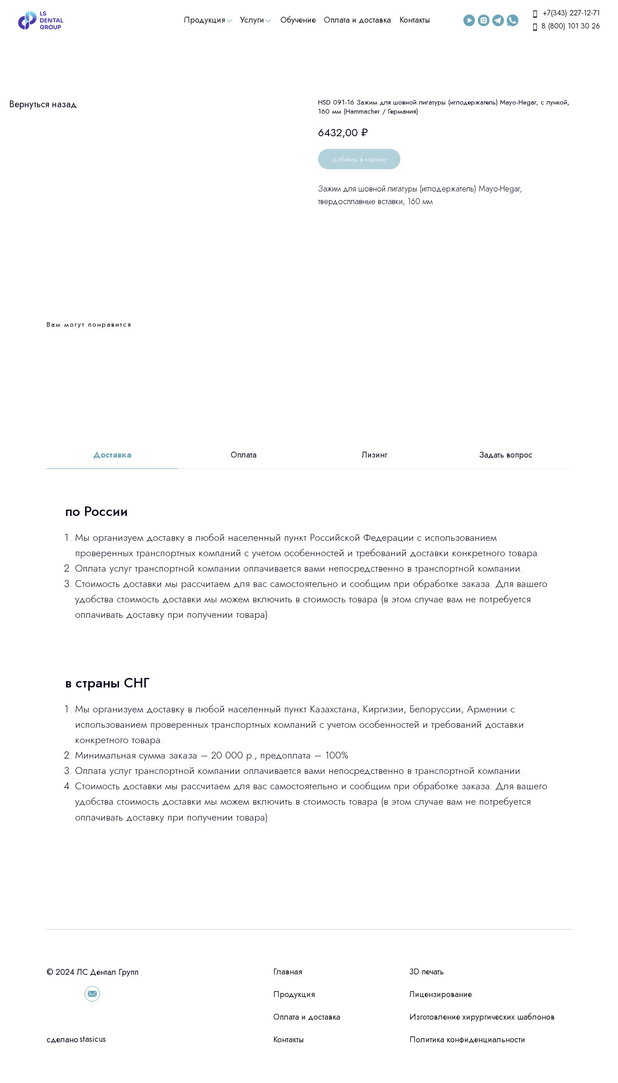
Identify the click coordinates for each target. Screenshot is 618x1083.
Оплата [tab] (244, 455)
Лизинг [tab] (374, 455)
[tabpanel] (309, 699)
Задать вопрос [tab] (505, 455)
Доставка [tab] (112, 455)
